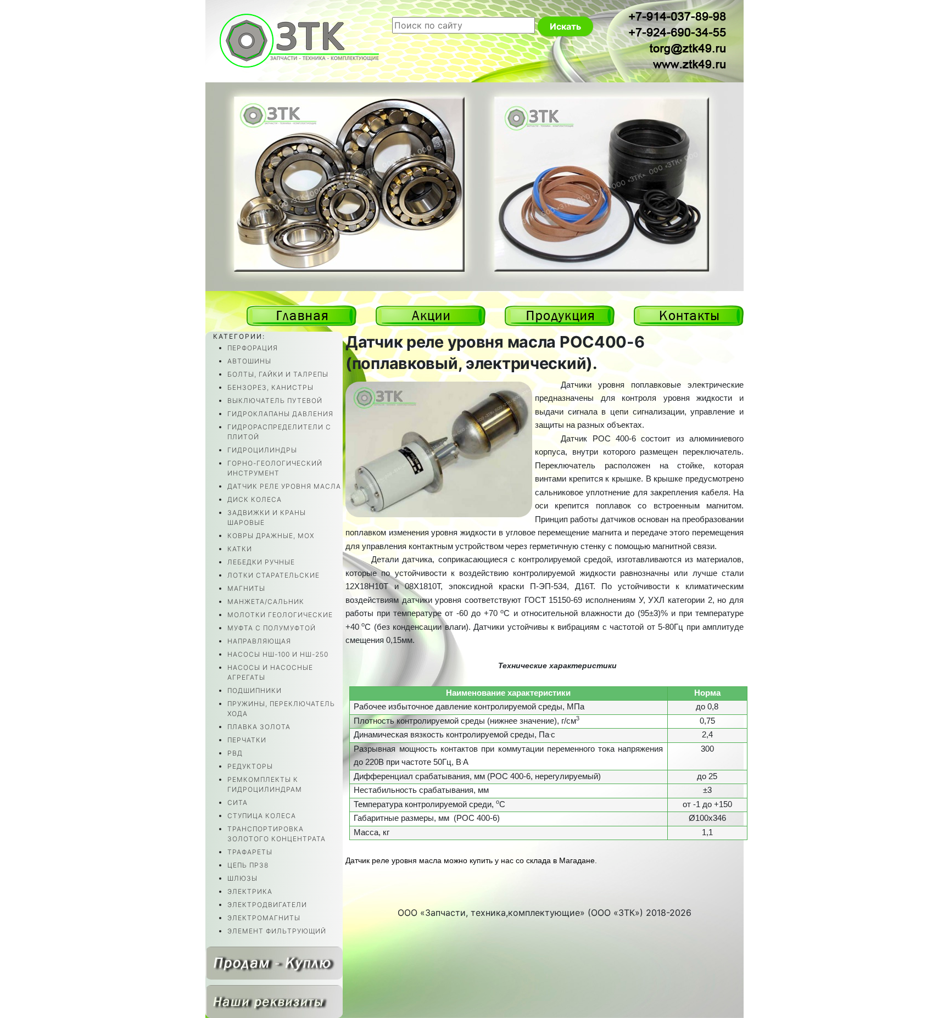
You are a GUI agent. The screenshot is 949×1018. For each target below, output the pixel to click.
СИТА (237, 802)
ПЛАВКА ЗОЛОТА (259, 727)
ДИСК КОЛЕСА (254, 499)
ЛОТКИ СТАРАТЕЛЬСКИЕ (273, 575)
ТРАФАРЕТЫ (249, 852)
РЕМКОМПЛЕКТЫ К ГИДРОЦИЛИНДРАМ (264, 784)
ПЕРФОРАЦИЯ (252, 348)
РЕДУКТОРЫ (250, 766)
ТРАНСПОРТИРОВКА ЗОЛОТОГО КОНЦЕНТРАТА (276, 834)
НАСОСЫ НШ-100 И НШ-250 (277, 654)
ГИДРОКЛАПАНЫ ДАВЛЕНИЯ (280, 414)
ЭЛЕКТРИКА (249, 891)
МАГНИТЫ (246, 588)
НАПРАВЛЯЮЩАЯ (259, 641)
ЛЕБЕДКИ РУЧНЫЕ (261, 562)
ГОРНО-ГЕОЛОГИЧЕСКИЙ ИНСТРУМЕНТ (274, 468)
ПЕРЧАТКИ (246, 740)
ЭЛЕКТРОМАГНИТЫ (263, 918)
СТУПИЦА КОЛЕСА (261, 816)
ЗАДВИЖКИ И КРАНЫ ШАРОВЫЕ (266, 517)
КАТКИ (239, 549)
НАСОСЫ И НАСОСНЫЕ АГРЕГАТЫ (270, 672)
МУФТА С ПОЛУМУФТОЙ (271, 628)
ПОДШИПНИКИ (254, 690)
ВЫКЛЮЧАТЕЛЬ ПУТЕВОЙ (274, 400)
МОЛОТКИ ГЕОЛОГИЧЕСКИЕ (280, 615)
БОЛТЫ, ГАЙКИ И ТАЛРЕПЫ (277, 374)
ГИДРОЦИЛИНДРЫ (262, 450)
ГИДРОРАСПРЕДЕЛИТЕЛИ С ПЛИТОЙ (279, 432)
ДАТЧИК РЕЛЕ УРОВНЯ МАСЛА (284, 486)
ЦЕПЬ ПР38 (248, 865)
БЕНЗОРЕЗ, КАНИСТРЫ (270, 387)
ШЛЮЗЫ (242, 878)
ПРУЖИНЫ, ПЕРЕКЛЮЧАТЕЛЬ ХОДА (281, 709)
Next (725, 302)
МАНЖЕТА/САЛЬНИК (265, 601)
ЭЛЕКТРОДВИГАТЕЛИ (267, 904)
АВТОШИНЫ (249, 361)
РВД (235, 753)
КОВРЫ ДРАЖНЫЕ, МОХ (270, 536)
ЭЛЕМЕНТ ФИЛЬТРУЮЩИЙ (276, 931)
